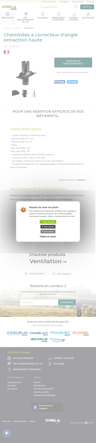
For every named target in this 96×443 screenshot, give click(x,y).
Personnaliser (48, 232)
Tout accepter (49, 222)
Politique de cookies (48, 236)
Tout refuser (48, 227)
